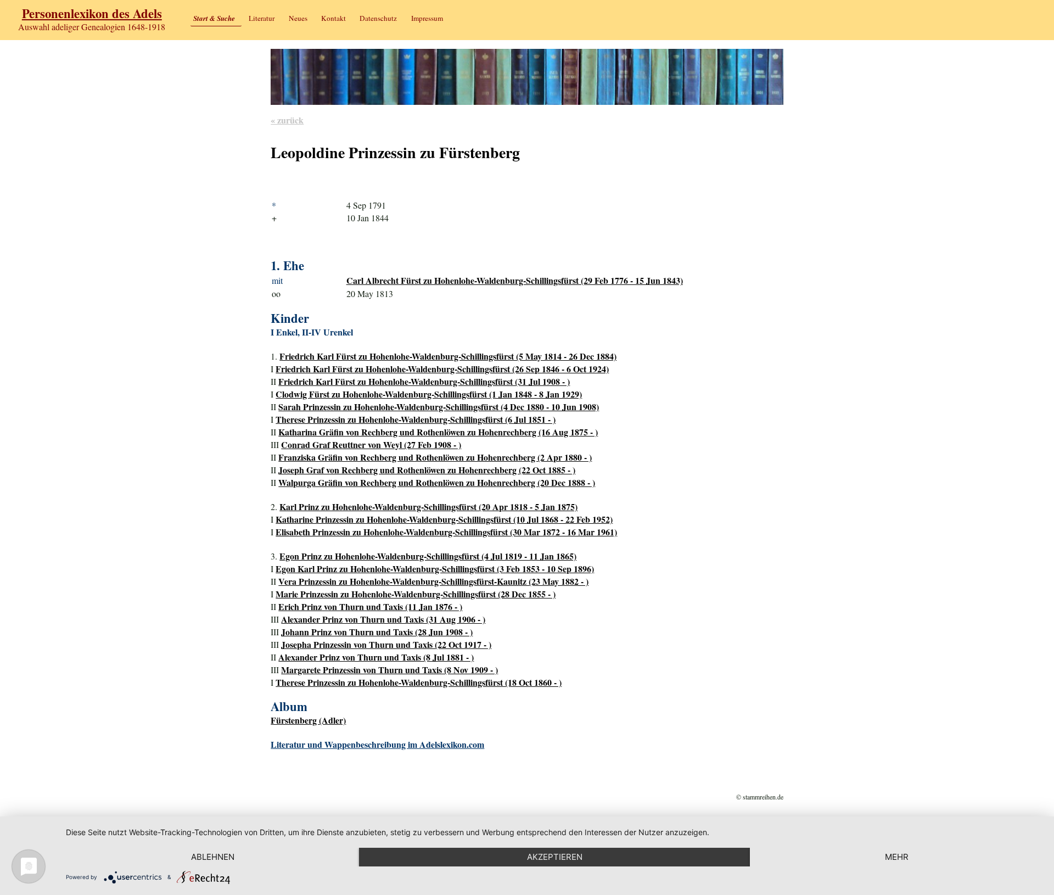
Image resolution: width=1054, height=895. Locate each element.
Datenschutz (378, 18)
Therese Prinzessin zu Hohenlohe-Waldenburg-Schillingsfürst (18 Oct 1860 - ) (419, 682)
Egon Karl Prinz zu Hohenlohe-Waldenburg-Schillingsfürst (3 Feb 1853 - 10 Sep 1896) (435, 568)
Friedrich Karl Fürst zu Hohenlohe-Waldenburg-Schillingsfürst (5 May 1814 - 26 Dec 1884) (447, 356)
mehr (897, 857)
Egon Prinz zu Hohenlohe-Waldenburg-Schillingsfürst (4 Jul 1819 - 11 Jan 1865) (427, 556)
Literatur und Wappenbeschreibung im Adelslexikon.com (377, 744)
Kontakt (333, 18)
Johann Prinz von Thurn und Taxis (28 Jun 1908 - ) (377, 631)
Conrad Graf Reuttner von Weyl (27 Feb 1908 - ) (371, 444)
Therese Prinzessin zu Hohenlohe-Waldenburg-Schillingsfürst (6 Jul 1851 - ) (416, 419)
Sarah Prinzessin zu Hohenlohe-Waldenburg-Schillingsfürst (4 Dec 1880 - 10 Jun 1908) (438, 406)
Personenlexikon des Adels (92, 13)
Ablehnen (212, 857)
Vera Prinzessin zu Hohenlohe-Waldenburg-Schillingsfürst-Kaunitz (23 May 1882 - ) (433, 581)
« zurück (287, 120)
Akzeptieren (554, 857)
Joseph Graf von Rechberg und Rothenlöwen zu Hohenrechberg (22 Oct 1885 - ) (426, 469)
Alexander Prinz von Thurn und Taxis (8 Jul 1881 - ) (376, 657)
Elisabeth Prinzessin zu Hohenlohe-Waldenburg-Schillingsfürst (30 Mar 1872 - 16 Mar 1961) (446, 531)
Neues (298, 18)
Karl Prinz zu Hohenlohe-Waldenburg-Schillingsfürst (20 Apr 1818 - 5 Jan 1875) (428, 506)
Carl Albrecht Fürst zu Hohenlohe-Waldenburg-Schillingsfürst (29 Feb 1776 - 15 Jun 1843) (514, 280)
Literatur (261, 18)
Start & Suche (214, 18)
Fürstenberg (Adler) (308, 720)
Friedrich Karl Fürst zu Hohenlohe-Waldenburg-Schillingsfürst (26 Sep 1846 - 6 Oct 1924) (442, 368)
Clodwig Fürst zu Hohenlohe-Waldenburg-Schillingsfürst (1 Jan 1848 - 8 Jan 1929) (429, 394)
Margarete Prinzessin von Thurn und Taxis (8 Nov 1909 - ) (389, 669)
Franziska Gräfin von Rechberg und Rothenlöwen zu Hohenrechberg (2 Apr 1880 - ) (435, 457)
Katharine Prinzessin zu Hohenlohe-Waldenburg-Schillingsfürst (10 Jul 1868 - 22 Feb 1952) (444, 519)
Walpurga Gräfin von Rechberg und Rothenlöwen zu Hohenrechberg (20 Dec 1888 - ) (436, 482)
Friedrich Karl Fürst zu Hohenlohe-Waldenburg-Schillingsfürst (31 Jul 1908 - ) (424, 381)
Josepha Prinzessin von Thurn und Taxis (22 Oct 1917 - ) (386, 644)
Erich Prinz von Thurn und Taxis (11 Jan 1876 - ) (370, 606)
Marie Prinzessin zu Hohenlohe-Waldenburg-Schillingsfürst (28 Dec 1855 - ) (416, 594)
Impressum (427, 18)
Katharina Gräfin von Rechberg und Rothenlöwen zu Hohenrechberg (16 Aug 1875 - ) (438, 432)
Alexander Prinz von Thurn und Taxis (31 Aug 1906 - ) (383, 619)
